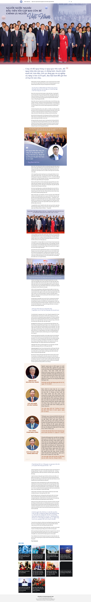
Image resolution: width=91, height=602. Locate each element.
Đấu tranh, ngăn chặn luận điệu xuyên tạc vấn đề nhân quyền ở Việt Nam (38, 589)
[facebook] (69, 1)
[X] (71, 1)
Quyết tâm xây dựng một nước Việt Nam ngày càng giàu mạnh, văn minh (51, 573)
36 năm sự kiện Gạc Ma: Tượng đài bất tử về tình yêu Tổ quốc (52, 556)
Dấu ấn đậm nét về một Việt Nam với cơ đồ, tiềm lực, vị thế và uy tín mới (24, 589)
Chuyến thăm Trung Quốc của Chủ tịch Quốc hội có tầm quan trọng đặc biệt (38, 556)
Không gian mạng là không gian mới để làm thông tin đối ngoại (24, 556)
